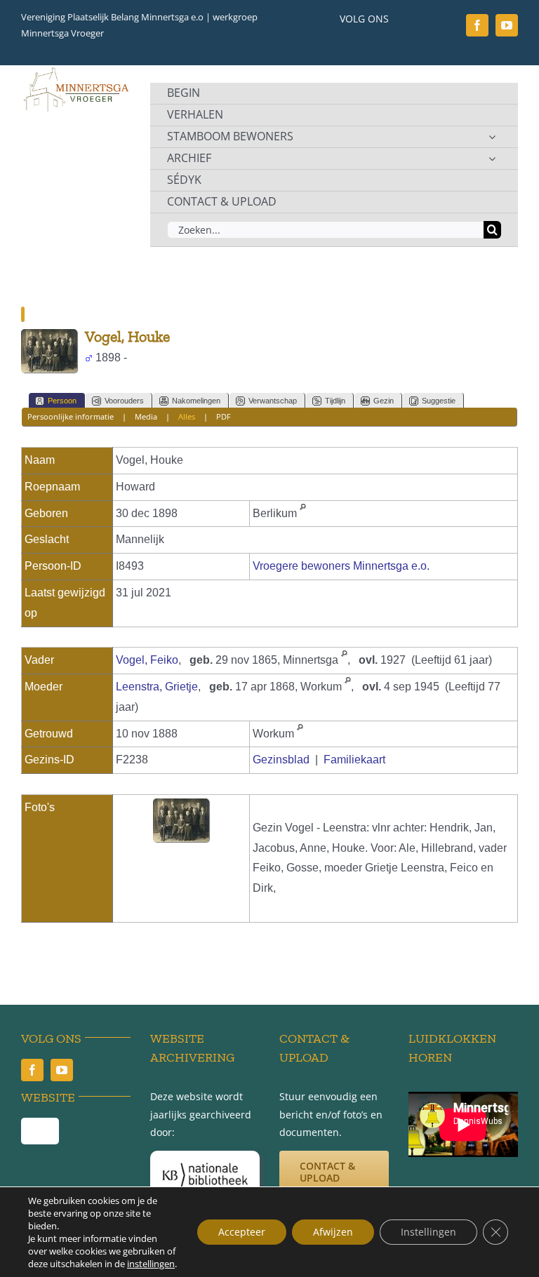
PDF (223, 416)
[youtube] (506, 25)
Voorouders (124, 400)
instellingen (151, 1263)
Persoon (62, 400)
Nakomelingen (196, 400)
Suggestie (438, 400)
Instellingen (428, 1231)
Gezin (383, 400)
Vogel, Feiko (147, 660)
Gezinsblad (281, 759)
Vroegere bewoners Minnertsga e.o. (341, 566)
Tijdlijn (335, 400)
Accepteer (241, 1231)
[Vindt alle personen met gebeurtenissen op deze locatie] (303, 513)
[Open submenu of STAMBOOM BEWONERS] (492, 136)
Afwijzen (333, 1231)
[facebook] (477, 25)
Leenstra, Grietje (157, 687)
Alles (186, 416)
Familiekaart (354, 759)
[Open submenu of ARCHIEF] (492, 158)
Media (146, 416)
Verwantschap (272, 400)
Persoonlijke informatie (70, 416)
